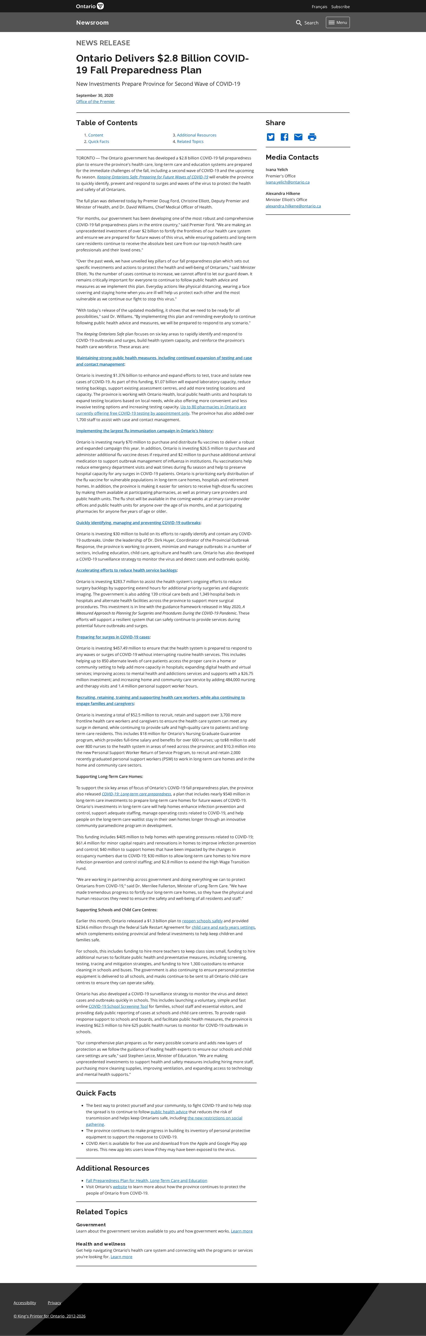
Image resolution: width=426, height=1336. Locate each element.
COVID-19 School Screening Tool (118, 1006)
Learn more (242, 1231)
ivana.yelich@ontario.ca (288, 182)
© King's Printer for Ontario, (50, 1316)
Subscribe (340, 6)
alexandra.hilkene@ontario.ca (293, 206)
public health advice (169, 1111)
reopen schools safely (202, 921)
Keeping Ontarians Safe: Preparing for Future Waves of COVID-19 (152, 177)
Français (319, 6)
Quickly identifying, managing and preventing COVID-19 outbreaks (138, 522)
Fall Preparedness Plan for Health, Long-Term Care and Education (146, 1180)
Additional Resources (196, 135)
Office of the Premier (95, 101)
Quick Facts (98, 141)
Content (95, 135)
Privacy (54, 1302)
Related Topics (190, 141)
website (120, 1186)
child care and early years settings (223, 927)
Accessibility (25, 1302)
